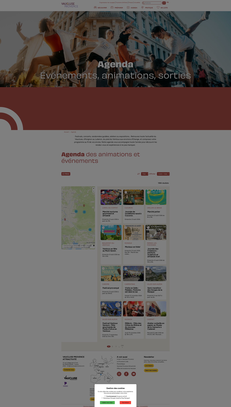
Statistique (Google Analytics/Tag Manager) (116, 398)
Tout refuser (125, 402)
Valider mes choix (107, 402)
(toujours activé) (116, 396)
